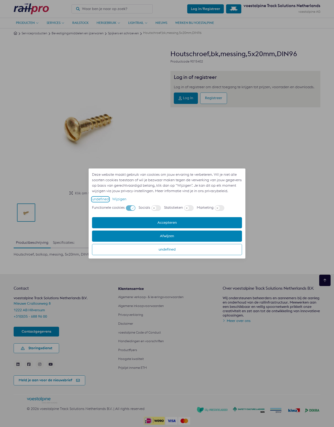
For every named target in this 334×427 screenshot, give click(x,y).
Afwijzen (167, 236)
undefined (100, 199)
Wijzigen (119, 199)
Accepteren (167, 222)
